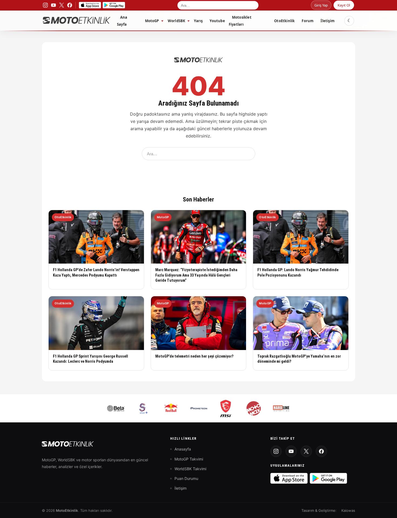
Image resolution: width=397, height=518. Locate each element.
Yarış (198, 20)
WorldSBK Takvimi (190, 468)
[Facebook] (321, 451)
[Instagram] (276, 451)
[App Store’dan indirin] (90, 5)
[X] (306, 451)
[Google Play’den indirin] (114, 5)
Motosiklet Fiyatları (240, 21)
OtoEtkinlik (284, 20)
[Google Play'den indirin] (328, 478)
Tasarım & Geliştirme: (319, 510)
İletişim (328, 20)
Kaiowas (348, 510)
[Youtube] (291, 451)
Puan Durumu (186, 478)
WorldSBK (177, 20)
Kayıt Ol (344, 5)
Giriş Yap (321, 5)
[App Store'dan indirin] (289, 478)
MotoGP (152, 20)
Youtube (217, 20)
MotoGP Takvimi (188, 459)
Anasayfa (182, 449)
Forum (308, 20)
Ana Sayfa (122, 21)
